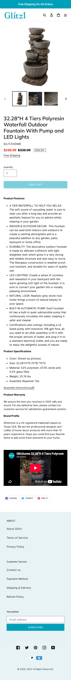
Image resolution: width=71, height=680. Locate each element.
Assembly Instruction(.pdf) (19, 387)
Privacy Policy (15, 546)
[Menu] (65, 14)
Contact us (13, 569)
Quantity (8, 167)
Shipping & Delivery (19, 587)
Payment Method (17, 578)
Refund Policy (15, 596)
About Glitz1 (14, 528)
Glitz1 (29, 669)
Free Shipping (12, 155)
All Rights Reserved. (43, 669)
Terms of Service (17, 537)
